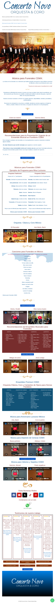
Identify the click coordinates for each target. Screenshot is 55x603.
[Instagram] (35, 495)
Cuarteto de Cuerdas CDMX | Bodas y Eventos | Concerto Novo (14, 29)
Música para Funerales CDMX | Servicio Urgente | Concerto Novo (14, 23)
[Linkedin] (41, 495)
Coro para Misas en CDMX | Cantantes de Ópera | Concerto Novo (14, 26)
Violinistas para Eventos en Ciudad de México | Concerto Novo (14, 20)
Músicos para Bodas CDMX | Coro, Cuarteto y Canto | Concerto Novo (15, 16)
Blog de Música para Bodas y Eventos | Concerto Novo (38, 29)
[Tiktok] (30, 495)
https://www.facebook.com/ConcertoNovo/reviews (37, 537)
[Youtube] (19, 495)
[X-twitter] (24, 495)
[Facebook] (13, 495)
